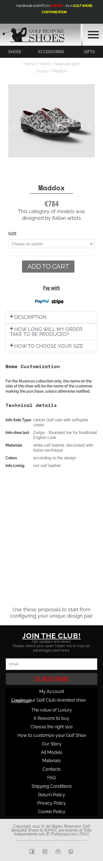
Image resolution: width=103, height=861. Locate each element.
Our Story (52, 743)
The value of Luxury (51, 710)
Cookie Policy (51, 811)
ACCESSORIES (51, 52)
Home (29, 63)
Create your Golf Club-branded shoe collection (48, 700)
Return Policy (51, 794)
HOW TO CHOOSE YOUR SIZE (48, 346)
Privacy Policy (51, 803)
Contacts (52, 769)
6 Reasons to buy (51, 718)
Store (45, 63)
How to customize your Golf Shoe (51, 735)
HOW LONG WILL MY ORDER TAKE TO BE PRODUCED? (46, 331)
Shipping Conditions (52, 786)
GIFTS (89, 52)
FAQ (51, 777)
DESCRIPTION (30, 317)
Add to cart (48, 266)
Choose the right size (51, 726)
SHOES (14, 52)
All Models (51, 752)
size (12, 234)
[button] (14, 126)
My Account (51, 691)
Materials (51, 760)
